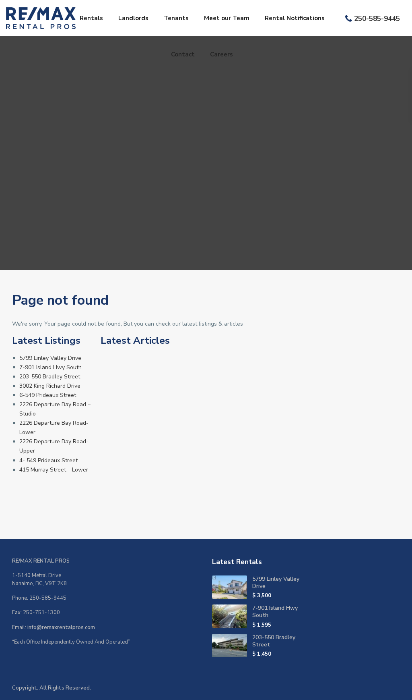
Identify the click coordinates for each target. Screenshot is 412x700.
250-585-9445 (377, 18)
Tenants (176, 18)
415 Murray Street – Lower (53, 470)
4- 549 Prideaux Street (48, 460)
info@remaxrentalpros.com (61, 627)
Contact (183, 54)
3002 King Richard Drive (49, 386)
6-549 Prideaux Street (47, 395)
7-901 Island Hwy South (50, 367)
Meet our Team (226, 18)
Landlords (133, 18)
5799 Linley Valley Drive (50, 358)
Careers (221, 54)
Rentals (91, 18)
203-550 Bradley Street (49, 376)
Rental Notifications (295, 18)
